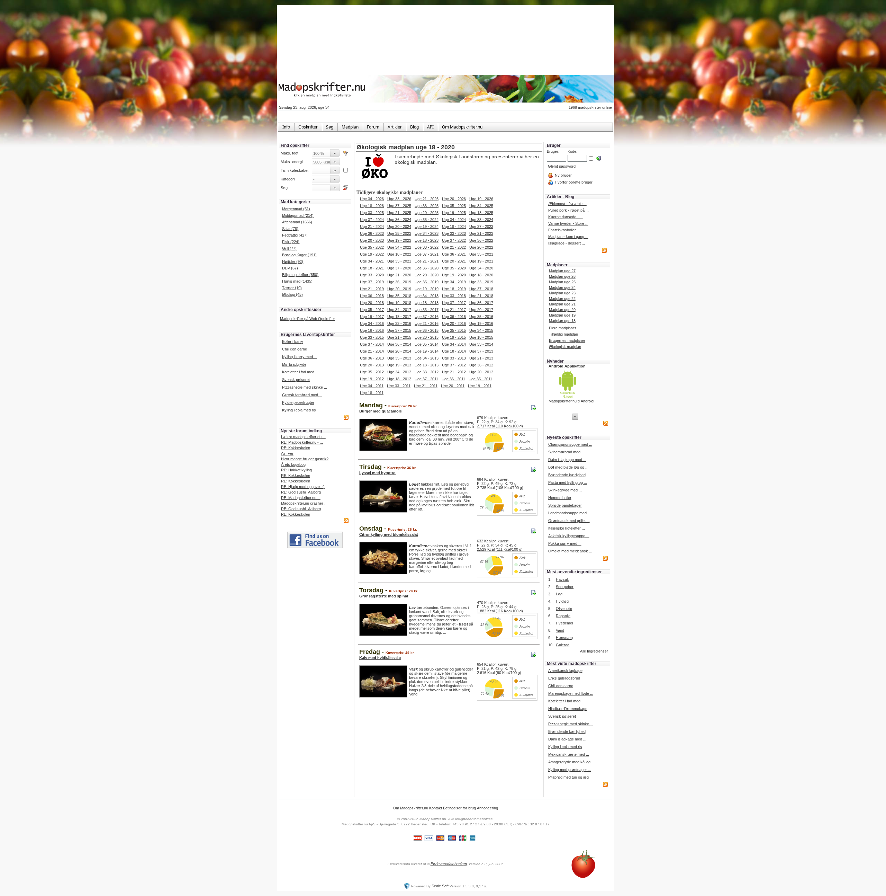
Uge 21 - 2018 (481, 296)
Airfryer (287, 453)
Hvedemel (564, 623)
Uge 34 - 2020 (481, 268)
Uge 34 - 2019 (454, 282)
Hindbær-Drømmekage (567, 709)
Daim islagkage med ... (567, 460)
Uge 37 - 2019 (372, 282)
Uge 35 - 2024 (427, 220)
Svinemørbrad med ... (566, 452)
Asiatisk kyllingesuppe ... (568, 536)
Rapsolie (563, 616)
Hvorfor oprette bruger (574, 182)
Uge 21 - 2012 (454, 372)
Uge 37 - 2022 (454, 240)
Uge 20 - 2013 (372, 365)
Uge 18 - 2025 (481, 213)
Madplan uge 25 (562, 282)
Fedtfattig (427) (295, 235)
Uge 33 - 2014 (481, 344)
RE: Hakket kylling (296, 470)
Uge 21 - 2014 (372, 351)
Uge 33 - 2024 (481, 220)
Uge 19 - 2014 (427, 351)
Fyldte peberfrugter (298, 402)
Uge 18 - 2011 (371, 393)
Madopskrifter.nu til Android (571, 401)
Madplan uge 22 (562, 298)
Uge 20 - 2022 (481, 247)
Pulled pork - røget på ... (568, 210)
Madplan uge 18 (562, 321)
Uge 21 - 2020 (399, 275)
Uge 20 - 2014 (399, 351)
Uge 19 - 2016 (481, 323)
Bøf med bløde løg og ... (568, 467)
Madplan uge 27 (562, 271)
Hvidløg (562, 601)
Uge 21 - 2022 (454, 247)
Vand (560, 630)
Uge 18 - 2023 (427, 240)
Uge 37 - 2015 (399, 330)
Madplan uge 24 (562, 287)
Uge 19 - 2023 (399, 240)
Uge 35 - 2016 (481, 316)
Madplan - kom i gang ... (568, 236)
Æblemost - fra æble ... (567, 204)
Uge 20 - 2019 (399, 289)
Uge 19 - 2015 (454, 337)
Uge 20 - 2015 (427, 337)
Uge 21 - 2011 (425, 386)
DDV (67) (290, 268)
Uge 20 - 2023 (372, 240)
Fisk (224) (290, 242)
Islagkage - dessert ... (566, 243)
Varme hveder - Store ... (568, 223)
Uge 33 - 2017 (427, 310)
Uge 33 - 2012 (427, 372)
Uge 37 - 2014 (372, 344)
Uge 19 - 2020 (454, 275)
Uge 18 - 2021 (372, 268)
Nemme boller (559, 498)
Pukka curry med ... (564, 543)
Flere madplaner (562, 328)
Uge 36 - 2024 (399, 220)
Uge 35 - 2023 (399, 233)
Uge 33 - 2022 (427, 247)
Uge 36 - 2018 (372, 296)
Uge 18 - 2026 (372, 206)
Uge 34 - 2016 (372, 323)
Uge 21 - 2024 (372, 226)
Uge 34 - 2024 (454, 220)
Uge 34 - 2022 (399, 247)
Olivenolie (564, 608)
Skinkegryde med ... (565, 490)
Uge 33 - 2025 (372, 213)
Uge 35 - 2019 (427, 282)
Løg (559, 594)
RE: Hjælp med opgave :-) (303, 487)
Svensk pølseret (296, 380)
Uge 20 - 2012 (481, 372)
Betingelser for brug (459, 808)
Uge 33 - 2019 (481, 282)
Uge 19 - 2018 (399, 303)
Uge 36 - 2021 (454, 254)
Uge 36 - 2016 (454, 316)
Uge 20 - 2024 (399, 226)
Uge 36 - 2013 (372, 358)
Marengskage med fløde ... (570, 693)
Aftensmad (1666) (297, 222)
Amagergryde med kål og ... (571, 762)
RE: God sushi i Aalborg (301, 492)
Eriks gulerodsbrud (564, 678)
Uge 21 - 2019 (372, 289)
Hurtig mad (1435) (297, 281)
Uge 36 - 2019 (399, 282)
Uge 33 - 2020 (372, 275)
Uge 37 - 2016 (427, 316)
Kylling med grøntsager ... (569, 770)
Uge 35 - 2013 (399, 358)
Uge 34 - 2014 (454, 344)
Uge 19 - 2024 (427, 226)
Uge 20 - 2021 (454, 261)
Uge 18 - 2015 (481, 337)
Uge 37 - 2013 (481, 351)
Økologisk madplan (565, 347)
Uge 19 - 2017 (372, 316)
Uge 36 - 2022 (481, 240)
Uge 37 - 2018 (481, 289)
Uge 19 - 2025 (454, 213)
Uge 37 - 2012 (454, 365)
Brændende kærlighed (567, 475)
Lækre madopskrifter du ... (303, 437)
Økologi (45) (292, 294)
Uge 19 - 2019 (427, 289)
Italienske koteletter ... (566, 528)
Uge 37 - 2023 (481, 226)
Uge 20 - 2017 (481, 310)
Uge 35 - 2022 (372, 247)
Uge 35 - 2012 (372, 372)
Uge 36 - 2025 (427, 206)
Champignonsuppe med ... (570, 444)
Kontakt (435, 808)
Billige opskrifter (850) (300, 275)
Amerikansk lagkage (565, 670)
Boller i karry (292, 341)
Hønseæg (564, 638)
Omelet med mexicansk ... (570, 551)
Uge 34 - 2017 (399, 310)
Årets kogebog (293, 464)
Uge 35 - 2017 (372, 310)
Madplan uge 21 (562, 304)
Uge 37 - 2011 (426, 379)
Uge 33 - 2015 (372, 337)
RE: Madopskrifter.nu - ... (302, 442)
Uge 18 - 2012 (399, 379)
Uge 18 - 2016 (372, 330)
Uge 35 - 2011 (480, 379)
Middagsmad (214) (298, 215)
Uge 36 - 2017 (481, 303)
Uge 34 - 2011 (371, 386)
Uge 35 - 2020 (454, 268)
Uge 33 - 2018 (454, 296)
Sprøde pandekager (565, 505)
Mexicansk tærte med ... (568, 754)
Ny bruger (563, 175)
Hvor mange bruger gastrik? (304, 459)
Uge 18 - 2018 (427, 303)
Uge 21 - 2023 (481, 233)
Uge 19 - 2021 (481, 261)
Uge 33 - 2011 (398, 386)
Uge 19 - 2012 (372, 379)
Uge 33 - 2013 (454, 358)
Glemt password (562, 166)
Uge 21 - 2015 (399, 337)
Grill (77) (289, 248)
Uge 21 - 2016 (427, 323)
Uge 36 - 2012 (481, 365)
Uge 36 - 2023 (372, 233)
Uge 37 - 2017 (454, 303)
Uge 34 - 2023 (427, 233)
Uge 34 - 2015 (481, 330)
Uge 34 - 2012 (399, 372)
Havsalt (562, 579)
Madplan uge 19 (562, 315)
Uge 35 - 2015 (454, 330)
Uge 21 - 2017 (454, 310)
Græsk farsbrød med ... (302, 395)
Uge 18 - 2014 (454, 351)
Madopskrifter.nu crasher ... (304, 503)
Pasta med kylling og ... (567, 482)
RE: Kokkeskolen (295, 448)
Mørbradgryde (294, 364)
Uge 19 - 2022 (372, 254)
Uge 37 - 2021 (427, 254)
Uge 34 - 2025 (481, 206)
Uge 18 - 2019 (454, 289)
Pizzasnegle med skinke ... (304, 387)
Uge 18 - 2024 (454, 226)
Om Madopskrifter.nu (410, 808)
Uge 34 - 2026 (372, 199)
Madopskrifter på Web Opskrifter (307, 319)
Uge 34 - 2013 (427, 358)
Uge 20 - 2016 (454, 323)
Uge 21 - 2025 (399, 213)
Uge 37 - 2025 (399, 206)
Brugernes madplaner (567, 340)
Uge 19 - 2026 (481, 199)
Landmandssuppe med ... (569, 513)
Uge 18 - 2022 (399, 254)
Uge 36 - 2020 (427, 268)
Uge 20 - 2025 (427, 213)
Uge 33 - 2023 (454, 233)
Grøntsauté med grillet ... (569, 520)
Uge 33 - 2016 (399, 323)
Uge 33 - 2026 (399, 199)
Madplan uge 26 (562, 276)
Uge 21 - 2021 (427, 261)
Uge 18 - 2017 (399, 316)
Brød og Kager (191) (299, 255)
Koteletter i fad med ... (300, 372)
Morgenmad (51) (296, 209)
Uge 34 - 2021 (372, 261)
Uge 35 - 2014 (427, 344)
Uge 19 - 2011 (479, 386)
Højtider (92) (292, 261)
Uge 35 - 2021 (481, 254)
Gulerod (562, 645)
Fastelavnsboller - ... (565, 230)
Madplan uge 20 (562, 310)
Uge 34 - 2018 (427, 296)
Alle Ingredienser (594, 651)
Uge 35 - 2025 (454, 206)
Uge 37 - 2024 (372, 220)
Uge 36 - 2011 (453, 379)
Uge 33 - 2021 (399, 261)
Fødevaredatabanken (449, 864)
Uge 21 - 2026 (427, 199)
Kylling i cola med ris (299, 410)
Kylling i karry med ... (299, 357)
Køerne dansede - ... (565, 217)
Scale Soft (440, 886)
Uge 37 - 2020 (399, 268)
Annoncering (487, 808)
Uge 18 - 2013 (427, 365)
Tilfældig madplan (563, 334)
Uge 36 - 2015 (427, 330)
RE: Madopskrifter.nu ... (300, 498)
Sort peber (564, 587)
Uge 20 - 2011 (452, 386)
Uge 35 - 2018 (399, 296)
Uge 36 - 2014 (399, 344)
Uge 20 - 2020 (427, 275)
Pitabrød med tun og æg (568, 777)
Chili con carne (294, 349)
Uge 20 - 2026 (454, 199)
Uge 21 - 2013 (481, 358)
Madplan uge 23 (562, 293)
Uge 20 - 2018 (372, 303)
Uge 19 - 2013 (399, 365)
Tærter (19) (292, 288)
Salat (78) (290, 229)
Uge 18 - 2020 (481, 275)
